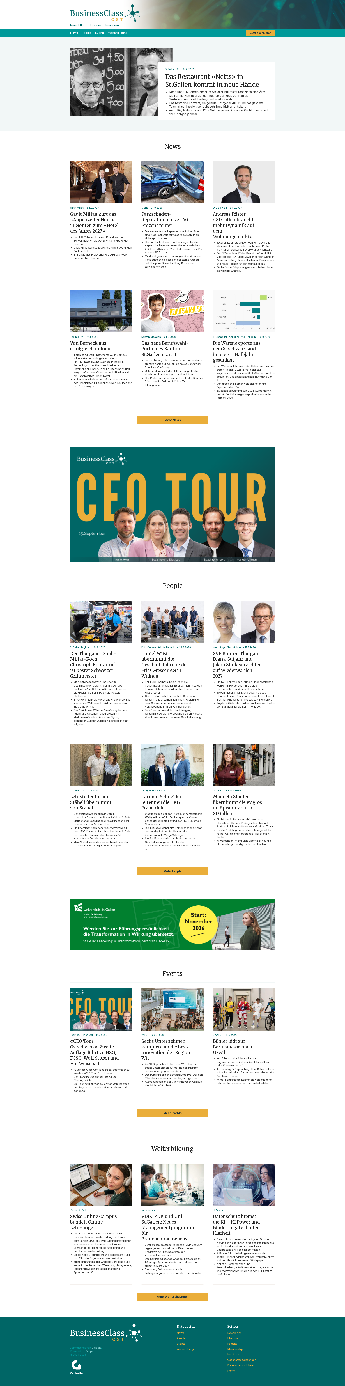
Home (231, 1370)
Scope (89, 1351)
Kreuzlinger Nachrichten (227, 647)
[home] (172, 11)
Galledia (96, 1347)
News (74, 33)
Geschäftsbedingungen (241, 1360)
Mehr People (172, 871)
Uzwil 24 (218, 1034)
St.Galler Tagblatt (80, 647)
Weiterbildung (117, 33)
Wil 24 (145, 1034)
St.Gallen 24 (220, 207)
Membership (235, 1349)
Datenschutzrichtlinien (240, 1365)
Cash (144, 207)
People (86, 33)
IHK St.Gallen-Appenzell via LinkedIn (234, 336)
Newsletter (77, 25)
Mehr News (172, 420)
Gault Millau (77, 207)
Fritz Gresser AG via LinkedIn (158, 647)
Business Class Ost (81, 1034)
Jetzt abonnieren (260, 32)
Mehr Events (172, 1113)
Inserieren (112, 25)
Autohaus (147, 1210)
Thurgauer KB (149, 790)
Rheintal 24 (76, 336)
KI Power (218, 1210)
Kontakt (232, 1343)
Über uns (94, 25)
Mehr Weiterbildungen (172, 1296)
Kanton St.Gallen (151, 336)
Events (100, 33)
